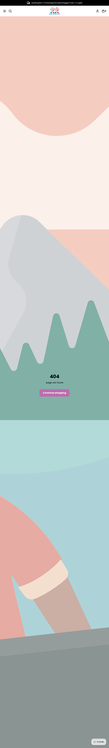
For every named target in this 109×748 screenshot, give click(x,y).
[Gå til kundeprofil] (97, 11)
